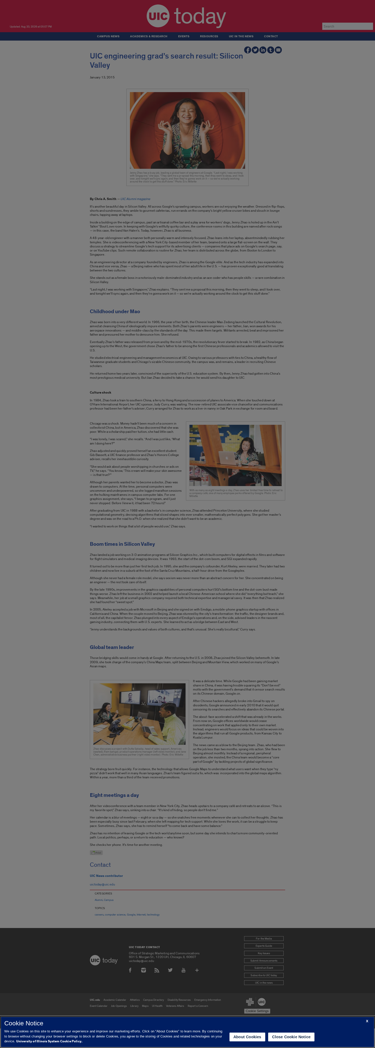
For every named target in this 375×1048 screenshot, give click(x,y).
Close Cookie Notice (291, 1037)
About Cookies (247, 1037)
